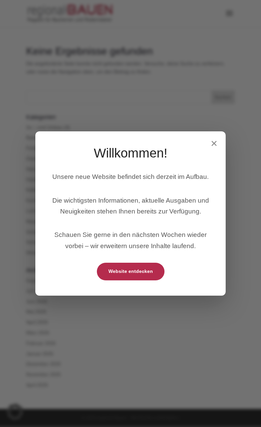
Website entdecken (130, 271)
